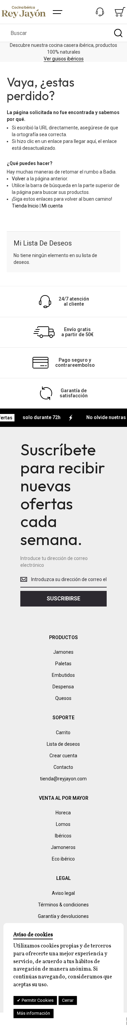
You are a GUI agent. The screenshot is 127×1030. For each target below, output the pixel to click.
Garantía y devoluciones (63, 916)
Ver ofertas (56, 55)
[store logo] (24, 12)
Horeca (63, 812)
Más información (33, 1013)
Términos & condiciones (63, 904)
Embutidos (63, 675)
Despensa (63, 686)
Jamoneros (63, 847)
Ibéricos (63, 835)
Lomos (63, 824)
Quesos (63, 698)
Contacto (63, 767)
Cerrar (67, 1000)
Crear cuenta (63, 755)
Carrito (63, 732)
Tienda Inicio (25, 206)
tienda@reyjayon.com (63, 778)
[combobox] (63, 32)
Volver (18, 178)
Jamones (63, 652)
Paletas (63, 663)
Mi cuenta (52, 206)
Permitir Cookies (37, 1000)
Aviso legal (63, 893)
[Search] (118, 32)
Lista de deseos (63, 744)
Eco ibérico (63, 859)
